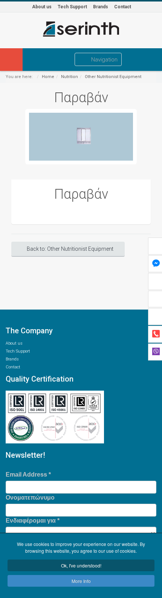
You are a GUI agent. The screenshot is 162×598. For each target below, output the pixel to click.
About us (42, 6)
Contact (122, 6)
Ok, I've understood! (81, 565)
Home (48, 76)
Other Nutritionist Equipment (113, 76)
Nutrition (69, 76)
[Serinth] (81, 29)
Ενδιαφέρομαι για (33, 520)
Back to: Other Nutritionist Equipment (70, 249)
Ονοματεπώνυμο (30, 497)
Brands (100, 6)
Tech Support (72, 6)
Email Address (28, 474)
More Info (81, 581)
